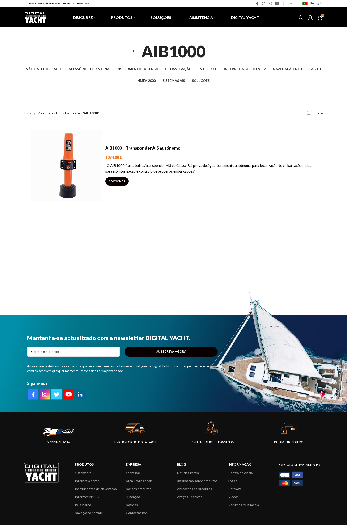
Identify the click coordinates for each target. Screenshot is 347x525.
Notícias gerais (188, 473)
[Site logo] (35, 17)
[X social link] (263, 3)
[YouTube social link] (277, 3)
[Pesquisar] (301, 17)
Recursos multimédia (243, 505)
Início (28, 113)
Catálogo (235, 489)
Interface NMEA (87, 497)
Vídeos (233, 497)
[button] (117, 181)
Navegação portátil (89, 513)
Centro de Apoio (240, 473)
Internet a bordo (87, 481)
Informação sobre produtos (197, 481)
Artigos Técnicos (189, 497)
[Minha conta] (310, 17)
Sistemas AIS (84, 473)
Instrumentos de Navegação (96, 489)
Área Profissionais (139, 481)
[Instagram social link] (270, 3)
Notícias (132, 505)
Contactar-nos (137, 513)
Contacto (291, 3)
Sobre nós (133, 473)
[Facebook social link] (257, 3)
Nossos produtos (138, 489)
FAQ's (232, 481)
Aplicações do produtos (194, 489)
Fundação (133, 497)
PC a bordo (83, 505)
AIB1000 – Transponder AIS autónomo (142, 148)
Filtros (318, 113)
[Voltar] (135, 51)
